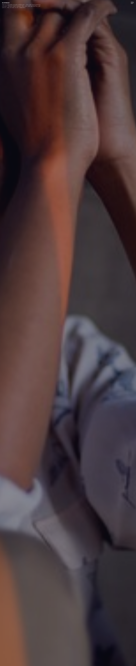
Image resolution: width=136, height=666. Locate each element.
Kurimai (6, 3)
